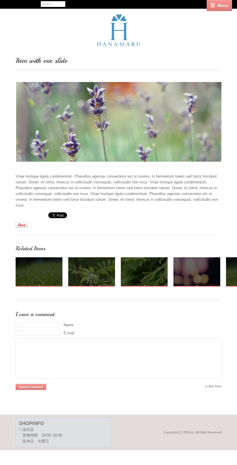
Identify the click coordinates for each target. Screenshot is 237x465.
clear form (214, 386)
